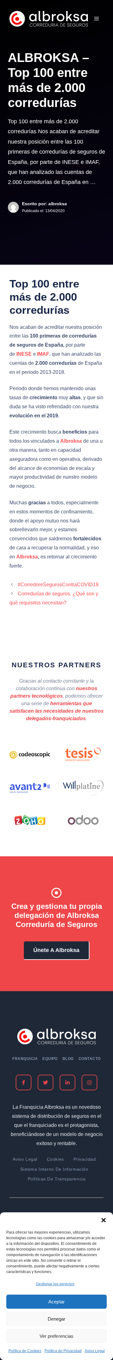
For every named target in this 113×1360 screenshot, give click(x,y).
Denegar (56, 1319)
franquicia (25, 1059)
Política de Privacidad (63, 1351)
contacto (89, 1059)
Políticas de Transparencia (57, 1178)
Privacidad (84, 1159)
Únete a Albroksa (56, 950)
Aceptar (56, 1301)
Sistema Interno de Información (54, 1169)
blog (68, 1059)
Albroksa (27, 556)
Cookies (55, 1159)
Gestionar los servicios (55, 1284)
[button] (103, 1220)
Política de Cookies (24, 1351)
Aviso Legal (95, 1351)
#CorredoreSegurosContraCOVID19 (58, 584)
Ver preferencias (56, 1336)
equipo (50, 1059)
